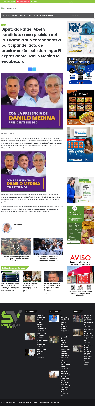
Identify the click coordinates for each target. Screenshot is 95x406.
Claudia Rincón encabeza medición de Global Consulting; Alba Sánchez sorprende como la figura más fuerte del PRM (10, 287)
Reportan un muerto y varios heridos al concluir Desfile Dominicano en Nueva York (88, 353)
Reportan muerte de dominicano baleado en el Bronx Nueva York (89, 319)
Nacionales (22, 15)
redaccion (18, 224)
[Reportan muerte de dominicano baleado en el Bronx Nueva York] (78, 318)
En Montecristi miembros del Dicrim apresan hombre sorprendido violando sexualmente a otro (65, 323)
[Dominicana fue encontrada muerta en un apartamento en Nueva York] (78, 332)
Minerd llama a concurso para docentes (41, 352)
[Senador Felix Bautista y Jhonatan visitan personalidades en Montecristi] (30, 336)
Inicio (5, 15)
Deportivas (43, 15)
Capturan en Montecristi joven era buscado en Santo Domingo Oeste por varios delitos (41, 321)
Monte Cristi (12, 15)
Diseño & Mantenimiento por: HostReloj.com (46, 402)
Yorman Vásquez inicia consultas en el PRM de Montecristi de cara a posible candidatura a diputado (52, 287)
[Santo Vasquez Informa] (8, 8)
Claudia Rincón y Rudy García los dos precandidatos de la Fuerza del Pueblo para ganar (31, 287)
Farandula (52, 15)
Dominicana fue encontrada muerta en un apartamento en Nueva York (89, 335)
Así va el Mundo (33, 15)
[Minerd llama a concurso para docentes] (30, 352)
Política (4, 25)
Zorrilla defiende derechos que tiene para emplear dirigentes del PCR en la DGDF (54, 1)
